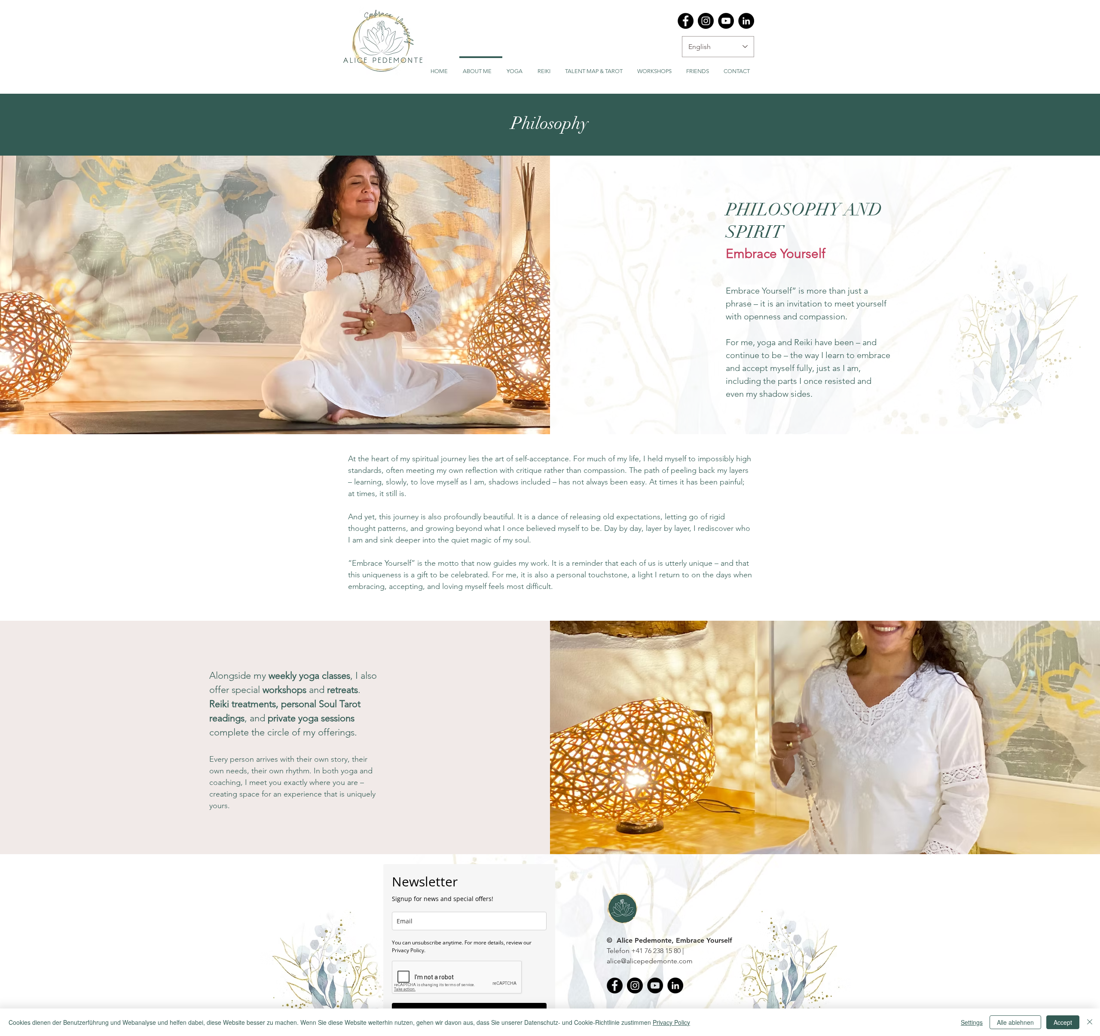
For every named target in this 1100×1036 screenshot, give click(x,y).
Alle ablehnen (1015, 1022)
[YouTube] (726, 21)
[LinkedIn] (746, 21)
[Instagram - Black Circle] (706, 21)
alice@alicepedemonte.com (650, 961)
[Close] (1090, 1022)
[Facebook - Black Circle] (686, 21)
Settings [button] (972, 1022)
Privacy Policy (671, 1022)
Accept (1063, 1022)
